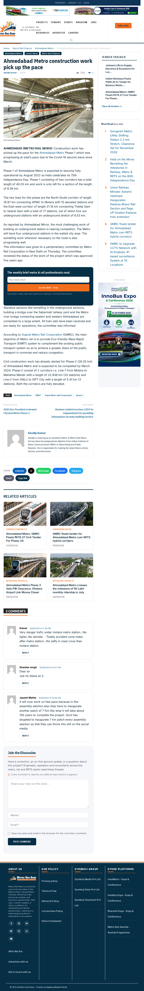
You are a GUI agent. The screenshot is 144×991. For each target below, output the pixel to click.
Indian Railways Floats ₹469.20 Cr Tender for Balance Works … (118, 82)
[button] (71, 40)
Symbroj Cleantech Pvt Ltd (88, 902)
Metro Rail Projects (22, 48)
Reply (25, 652)
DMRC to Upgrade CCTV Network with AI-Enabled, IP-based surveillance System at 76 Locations (123, 254)
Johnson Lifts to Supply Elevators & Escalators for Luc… (120, 68)
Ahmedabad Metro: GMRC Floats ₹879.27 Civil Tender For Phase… (121, 95)
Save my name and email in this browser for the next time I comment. (49, 833)
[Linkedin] (26, 923)
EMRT (38, 395)
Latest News (32, 53)
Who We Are (15, 951)
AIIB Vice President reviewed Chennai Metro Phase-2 (20, 411)
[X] (19, 931)
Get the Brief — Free (48, 287)
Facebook (60, 470)
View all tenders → (112, 106)
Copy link (22, 478)
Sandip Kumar (10, 72)
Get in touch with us (19, 972)
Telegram (76, 470)
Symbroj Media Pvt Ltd (87, 879)
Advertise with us (18, 961)
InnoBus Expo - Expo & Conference (120, 898)
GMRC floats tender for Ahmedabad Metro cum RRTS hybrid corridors (123, 230)
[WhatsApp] (26, 931)
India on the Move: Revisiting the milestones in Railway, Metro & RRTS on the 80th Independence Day (122, 170)
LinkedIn (19, 470)
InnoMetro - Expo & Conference (118, 882)
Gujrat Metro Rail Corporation (58, 395)
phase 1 (79, 395)
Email (9, 478)
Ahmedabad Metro (44, 48)
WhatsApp (43, 470)
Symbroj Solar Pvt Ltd (87, 889)
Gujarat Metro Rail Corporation (42, 334)
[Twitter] (125, 3)
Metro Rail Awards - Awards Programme (119, 929)
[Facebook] (136, 3)
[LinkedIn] (119, 3)
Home (6, 48)
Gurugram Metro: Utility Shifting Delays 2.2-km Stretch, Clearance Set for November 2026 (122, 141)
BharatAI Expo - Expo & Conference (121, 914)
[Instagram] (19, 923)
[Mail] (11, 931)
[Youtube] (130, 3)
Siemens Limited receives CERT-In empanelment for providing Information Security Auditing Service (72, 413)
